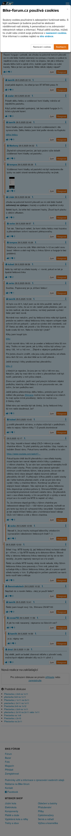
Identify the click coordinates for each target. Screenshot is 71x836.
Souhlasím (61, 46)
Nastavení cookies (42, 46)
